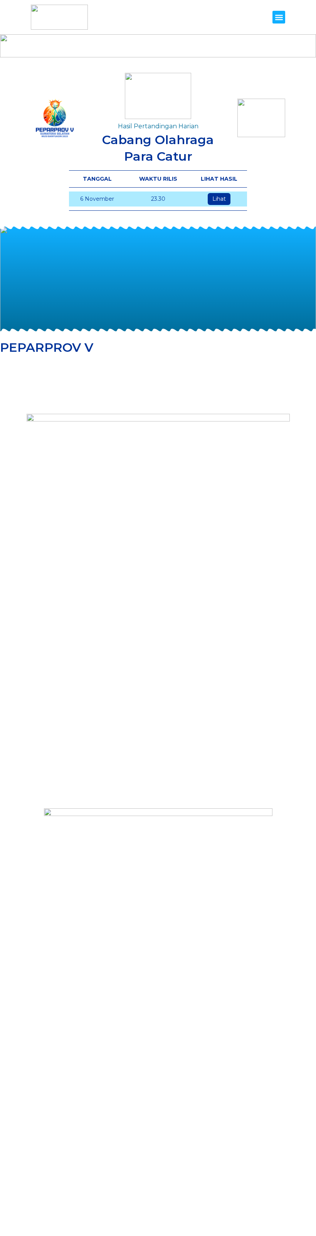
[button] (278, 17)
